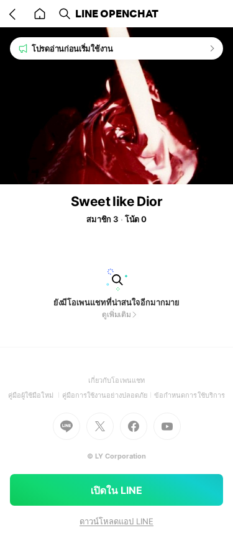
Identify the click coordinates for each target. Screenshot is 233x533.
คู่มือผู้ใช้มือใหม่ (35, 395)
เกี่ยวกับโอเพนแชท (116, 380)
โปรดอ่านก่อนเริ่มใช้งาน (72, 48)
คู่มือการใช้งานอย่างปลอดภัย (108, 395)
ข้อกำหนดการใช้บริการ (189, 395)
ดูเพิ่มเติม (116, 314)
